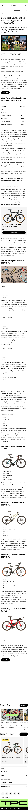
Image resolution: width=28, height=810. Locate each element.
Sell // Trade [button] (4, 771)
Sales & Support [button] (5, 779)
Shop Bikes (5, 92)
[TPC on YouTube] (14, 793)
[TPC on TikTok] (18, 793)
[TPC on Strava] (6, 793)
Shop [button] (2, 768)
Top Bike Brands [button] (5, 786)
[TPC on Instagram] (2, 793)
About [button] (3, 775)
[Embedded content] (14, 683)
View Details (14, 232)
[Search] (21, 5)
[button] (26, 10)
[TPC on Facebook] (10, 793)
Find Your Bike (17, 10)
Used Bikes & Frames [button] (6, 782)
